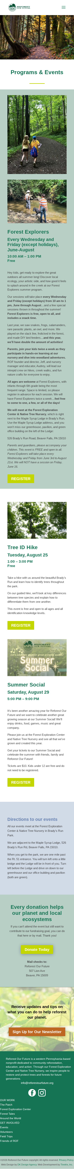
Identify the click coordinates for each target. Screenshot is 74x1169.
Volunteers (6, 1131)
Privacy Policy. (66, 1160)
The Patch (6, 1104)
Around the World (11, 1118)
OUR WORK (7, 1100)
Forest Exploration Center (15, 1109)
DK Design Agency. (27, 1164)
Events (4, 1127)
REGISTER (20, 479)
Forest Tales (7, 1113)
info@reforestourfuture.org (37, 1082)
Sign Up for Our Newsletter (37, 1032)
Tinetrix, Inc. (67, 1164)
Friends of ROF (9, 1140)
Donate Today (37, 949)
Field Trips (6, 1136)
